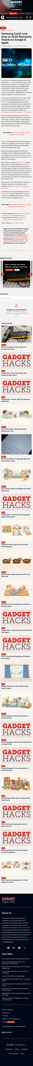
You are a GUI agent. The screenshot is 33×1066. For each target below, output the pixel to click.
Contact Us (5, 1016)
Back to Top (6, 1032)
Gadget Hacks (13, 13)
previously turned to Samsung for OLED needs (16, 112)
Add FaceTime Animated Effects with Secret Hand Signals (16, 980)
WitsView (4, 141)
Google (10, 82)
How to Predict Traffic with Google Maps (13, 976)
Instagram (21, 215)
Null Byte (28, 13)
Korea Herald (5, 194)
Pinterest (11, 219)
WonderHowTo (4, 13)
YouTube (11, 215)
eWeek (17, 1049)
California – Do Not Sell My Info (11, 1019)
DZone (22, 1053)
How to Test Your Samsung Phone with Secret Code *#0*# (16, 984)
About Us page (8, 942)
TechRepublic (8, 1049)
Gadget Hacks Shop (12, 17)
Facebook (22, 213)
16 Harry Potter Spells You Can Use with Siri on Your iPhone (15, 972)
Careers (8, 1022)
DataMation (25, 1049)
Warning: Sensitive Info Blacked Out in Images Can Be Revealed (15, 999)
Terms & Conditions (7, 1009)
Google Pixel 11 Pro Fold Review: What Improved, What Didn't (14, 374)
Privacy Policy (6, 1013)
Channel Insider (13, 1053)
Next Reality (21, 13)
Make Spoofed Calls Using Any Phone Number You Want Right (16, 994)
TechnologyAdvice (20, 1045)
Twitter (27, 213)
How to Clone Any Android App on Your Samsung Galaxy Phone (16, 967)
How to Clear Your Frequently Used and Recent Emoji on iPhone (15, 989)
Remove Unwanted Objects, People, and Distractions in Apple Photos (13, 962)
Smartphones (16, 9)
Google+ (5, 215)
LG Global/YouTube (18, 223)
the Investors (21, 162)
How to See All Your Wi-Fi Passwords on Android (15, 959)
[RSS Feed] (25, 948)
